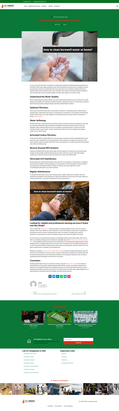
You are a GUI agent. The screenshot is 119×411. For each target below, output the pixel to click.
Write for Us (64, 360)
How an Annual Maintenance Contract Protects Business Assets (85, 325)
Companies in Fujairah (29, 369)
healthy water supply (71, 264)
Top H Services (44, 229)
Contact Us (57, 6)
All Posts (42, 285)
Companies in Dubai (29, 357)
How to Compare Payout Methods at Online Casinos (33, 325)
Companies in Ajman (29, 363)
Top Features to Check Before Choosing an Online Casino (59, 325)
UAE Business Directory (34, 6)
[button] (50, 276)
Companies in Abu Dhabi (30, 353)
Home (25, 6)
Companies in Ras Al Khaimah (31, 372)
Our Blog (43, 6)
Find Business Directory (67, 363)
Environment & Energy (57, 15)
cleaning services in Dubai (49, 251)
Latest (66, 15)
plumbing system (38, 116)
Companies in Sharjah (29, 360)
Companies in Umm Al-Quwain (31, 366)
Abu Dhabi (60, 251)
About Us (50, 6)
